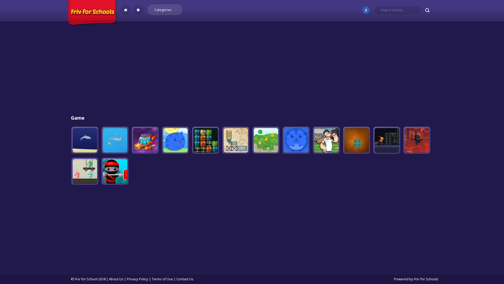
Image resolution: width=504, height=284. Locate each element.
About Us (116, 279)
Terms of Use (162, 279)
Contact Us (184, 279)
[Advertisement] (252, 68)
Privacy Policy (137, 279)
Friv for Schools (426, 279)
